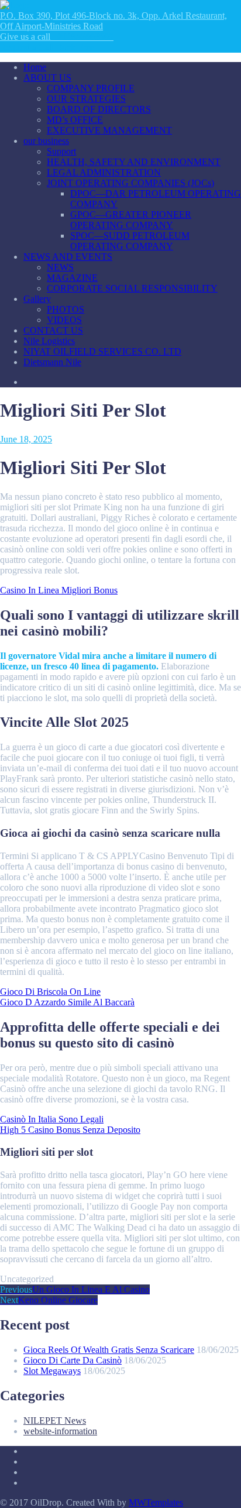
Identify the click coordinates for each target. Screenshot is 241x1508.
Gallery (37, 299)
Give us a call (56, 37)
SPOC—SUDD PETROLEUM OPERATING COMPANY (130, 241)
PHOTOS (65, 309)
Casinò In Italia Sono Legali (52, 1119)
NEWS (60, 267)
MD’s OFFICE (75, 120)
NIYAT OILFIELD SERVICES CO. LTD (102, 351)
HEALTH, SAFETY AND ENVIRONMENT (134, 162)
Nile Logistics (49, 341)
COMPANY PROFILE (91, 88)
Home (34, 67)
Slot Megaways (52, 1371)
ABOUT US (47, 78)
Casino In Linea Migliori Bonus (59, 590)
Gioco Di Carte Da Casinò (72, 1360)
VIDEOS (64, 320)
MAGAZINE (72, 278)
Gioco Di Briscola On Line (50, 992)
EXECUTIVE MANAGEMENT (109, 130)
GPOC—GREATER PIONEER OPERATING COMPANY (130, 219)
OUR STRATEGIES (86, 99)
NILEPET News (54, 1420)
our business (46, 141)
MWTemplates (156, 1502)
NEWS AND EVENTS (67, 257)
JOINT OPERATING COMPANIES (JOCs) (130, 183)
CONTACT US (53, 330)
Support (61, 151)
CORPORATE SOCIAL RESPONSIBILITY (132, 288)
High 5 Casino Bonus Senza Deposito (70, 1130)
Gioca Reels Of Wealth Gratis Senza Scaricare (108, 1350)
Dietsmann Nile (52, 362)
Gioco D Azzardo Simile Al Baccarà (67, 1002)
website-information (60, 1431)
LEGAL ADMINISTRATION (104, 172)
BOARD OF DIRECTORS (99, 109)
